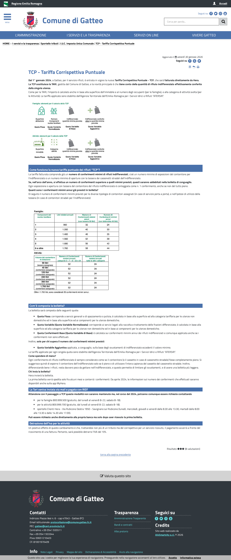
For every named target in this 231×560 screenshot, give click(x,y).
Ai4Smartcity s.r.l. (165, 535)
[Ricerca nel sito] (223, 21)
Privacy (60, 552)
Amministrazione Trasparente (130, 518)
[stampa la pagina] (198, 67)
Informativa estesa (190, 558)
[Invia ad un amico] (194, 67)
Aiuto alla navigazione (131, 552)
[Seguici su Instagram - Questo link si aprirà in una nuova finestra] (220, 13)
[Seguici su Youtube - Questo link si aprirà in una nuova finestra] (225, 13)
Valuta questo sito (117, 475)
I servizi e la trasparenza (25, 43)
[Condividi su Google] (194, 61)
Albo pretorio (121, 531)
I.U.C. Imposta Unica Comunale (77, 43)
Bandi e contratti (123, 524)
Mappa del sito (74, 552)
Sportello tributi (49, 43)
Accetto (173, 558)
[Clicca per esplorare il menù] (7, 15)
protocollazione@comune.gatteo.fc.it (71, 522)
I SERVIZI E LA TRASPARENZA (88, 35)
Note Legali (47, 552)
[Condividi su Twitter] (199, 61)
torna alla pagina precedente (115, 454)
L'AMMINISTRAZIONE (30, 35)
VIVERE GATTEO (204, 35)
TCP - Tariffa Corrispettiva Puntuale (115, 43)
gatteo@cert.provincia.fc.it (50, 526)
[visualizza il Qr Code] (190, 67)
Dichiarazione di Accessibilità (100, 552)
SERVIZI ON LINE (146, 35)
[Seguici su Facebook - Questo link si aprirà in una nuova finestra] (211, 13)
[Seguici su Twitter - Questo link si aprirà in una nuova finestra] (215, 13)
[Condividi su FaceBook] (190, 61)
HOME (6, 43)
